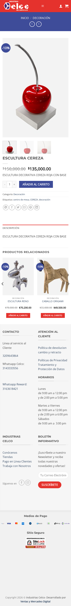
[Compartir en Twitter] (18, 207)
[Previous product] (39, 24)
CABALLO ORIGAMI (53, 301)
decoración (44, 199)
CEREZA (34, 199)
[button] (42, 6)
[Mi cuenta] (61, 6)
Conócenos (10, 452)
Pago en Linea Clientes (17, 461)
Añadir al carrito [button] (18, 315)
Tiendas (8, 457)
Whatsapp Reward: (15, 384)
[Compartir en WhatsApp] (6, 207)
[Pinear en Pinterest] (30, 207)
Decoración (41, 18)
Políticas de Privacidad (52, 360)
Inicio (25, 18)
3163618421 (10, 389)
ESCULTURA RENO (18, 301)
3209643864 (10, 356)
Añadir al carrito (36, 184)
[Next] (63, 88)
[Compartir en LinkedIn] (37, 207)
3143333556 (10, 368)
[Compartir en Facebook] (12, 207)
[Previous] (8, 88)
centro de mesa (21, 199)
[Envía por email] (24, 207)
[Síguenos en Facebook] (21, 482)
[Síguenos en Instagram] (28, 482)
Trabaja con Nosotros (17, 466)
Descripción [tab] (11, 228)
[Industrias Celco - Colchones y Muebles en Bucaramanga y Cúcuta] (20, 6)
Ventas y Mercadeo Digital (35, 601)
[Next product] (32, 24)
